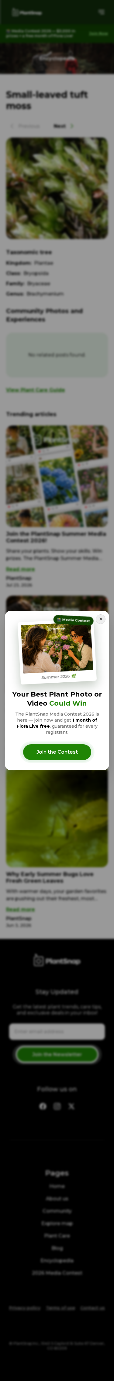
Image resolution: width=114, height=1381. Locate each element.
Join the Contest (57, 752)
